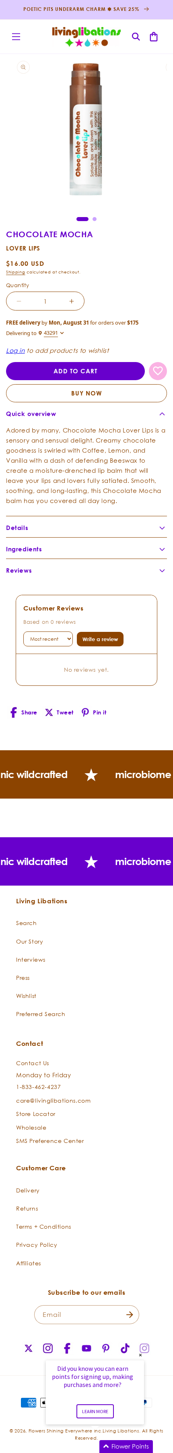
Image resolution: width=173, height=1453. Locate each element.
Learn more (95, 1411)
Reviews (19, 570)
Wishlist (26, 995)
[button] (16, 37)
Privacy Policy (36, 1244)
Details (17, 528)
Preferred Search (41, 1013)
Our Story (29, 941)
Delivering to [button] (32, 333)
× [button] (140, 1355)
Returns (27, 1208)
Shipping (15, 272)
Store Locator (36, 1113)
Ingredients (24, 549)
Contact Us (32, 1063)
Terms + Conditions (43, 1226)
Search (26, 922)
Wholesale (31, 1127)
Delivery (28, 1190)
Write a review (100, 639)
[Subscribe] (130, 1314)
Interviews (30, 959)
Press (23, 977)
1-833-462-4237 (38, 1086)
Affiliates (28, 1263)
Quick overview (31, 414)
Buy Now (86, 393)
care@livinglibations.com (53, 1100)
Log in (15, 350)
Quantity (17, 285)
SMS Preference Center (50, 1140)
